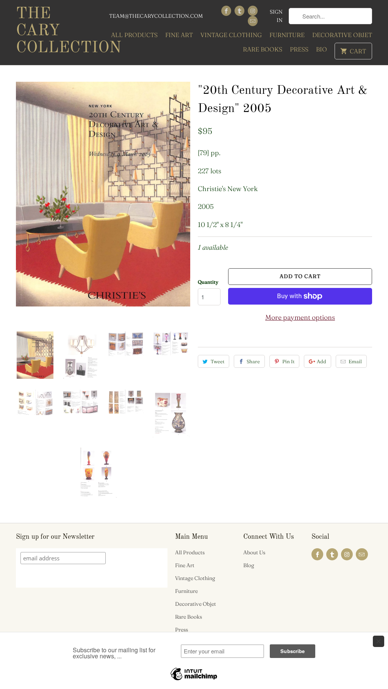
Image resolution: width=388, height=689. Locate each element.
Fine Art (179, 35)
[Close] (378, 641)
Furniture (287, 35)
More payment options (300, 317)
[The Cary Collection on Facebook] (226, 11)
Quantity (208, 282)
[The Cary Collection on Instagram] (253, 11)
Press (299, 49)
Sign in (276, 15)
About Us (254, 552)
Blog (248, 565)
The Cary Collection (57, 31)
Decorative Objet (342, 35)
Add (321, 361)
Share (253, 361)
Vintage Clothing (231, 35)
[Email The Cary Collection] (253, 21)
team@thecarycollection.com (156, 15)
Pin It (288, 361)
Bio (321, 49)
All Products (134, 35)
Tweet (217, 361)
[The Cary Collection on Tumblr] (239, 11)
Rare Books (262, 49)
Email (355, 361)
